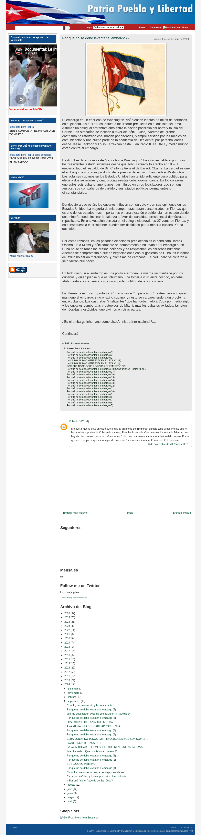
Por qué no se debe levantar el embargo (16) (91, 374)
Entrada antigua (182, 512)
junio (71, 793)
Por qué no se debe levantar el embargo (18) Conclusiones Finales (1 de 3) (107, 369)
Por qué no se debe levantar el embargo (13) (91, 383)
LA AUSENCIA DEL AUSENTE (84, 743)
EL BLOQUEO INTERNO (81, 763)
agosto (72, 784)
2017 (67, 650)
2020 (67, 638)
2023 (67, 625)
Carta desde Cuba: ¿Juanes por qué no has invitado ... (98, 776)
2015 (67, 659)
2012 (67, 671)
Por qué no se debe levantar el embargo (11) (90, 388)
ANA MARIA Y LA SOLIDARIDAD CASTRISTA (93, 726)
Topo (14, 827)
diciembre (73, 688)
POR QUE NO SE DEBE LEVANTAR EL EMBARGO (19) (96, 366)
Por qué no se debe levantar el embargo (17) (91, 371)
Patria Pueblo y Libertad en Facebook (74, 598)
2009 (67, 684)
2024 (67, 621)
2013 (67, 667)
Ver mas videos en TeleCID (25, 109)
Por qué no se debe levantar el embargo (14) (91, 380)
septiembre (74, 701)
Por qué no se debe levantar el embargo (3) (90, 352)
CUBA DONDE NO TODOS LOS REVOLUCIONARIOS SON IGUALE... (107, 738)
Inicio (130, 512)
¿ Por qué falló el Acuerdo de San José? (90, 780)
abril (70, 801)
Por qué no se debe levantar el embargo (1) (90, 357)
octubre (72, 696)
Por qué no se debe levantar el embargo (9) (90, 394)
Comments (155, 27)
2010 (67, 680)
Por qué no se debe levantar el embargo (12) (91, 385)
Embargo (85, 343)
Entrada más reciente (75, 512)
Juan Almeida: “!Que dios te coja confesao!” (92, 751)
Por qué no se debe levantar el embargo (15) (91, 377)
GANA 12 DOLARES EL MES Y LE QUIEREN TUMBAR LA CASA (105, 747)
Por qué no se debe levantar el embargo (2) (96, 38)
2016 (67, 655)
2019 (67, 642)
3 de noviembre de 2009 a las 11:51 (168, 444)
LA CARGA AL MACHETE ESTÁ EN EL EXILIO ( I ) (93, 363)
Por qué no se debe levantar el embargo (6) (90, 402)
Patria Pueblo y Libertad (106, 831)
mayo (71, 797)
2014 (67, 663)
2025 (67, 617)
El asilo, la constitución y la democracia (89, 705)
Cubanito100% (77, 421)
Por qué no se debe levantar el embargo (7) (90, 399)
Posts (142, 27)
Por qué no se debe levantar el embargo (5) (90, 405)
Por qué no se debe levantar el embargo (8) (90, 397)
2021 (67, 634)
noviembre (74, 692)
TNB (190, 831)
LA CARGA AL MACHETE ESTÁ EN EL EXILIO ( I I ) (94, 360)
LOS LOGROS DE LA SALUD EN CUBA (90, 722)
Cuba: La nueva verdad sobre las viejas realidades (95, 772)
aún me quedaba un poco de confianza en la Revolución (98, 713)
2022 (67, 630)
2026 (67, 613)
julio (70, 789)
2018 (67, 646)
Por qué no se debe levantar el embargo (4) (91, 734)
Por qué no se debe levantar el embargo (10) (91, 391)
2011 (67, 676)
